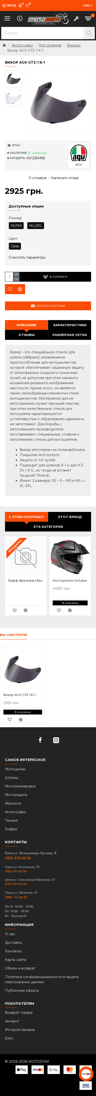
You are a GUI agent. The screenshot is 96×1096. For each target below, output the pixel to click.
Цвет (13, 238)
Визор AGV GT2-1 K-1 (19, 695)
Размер (15, 218)
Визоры (73, 45)
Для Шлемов (49, 45)
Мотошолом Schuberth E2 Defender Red (71, 580)
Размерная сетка (69, 335)
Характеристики (69, 325)
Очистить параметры (27, 257)
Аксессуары (22, 45)
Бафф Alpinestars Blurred (26, 580)
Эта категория (48, 527)
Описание (26, 325)
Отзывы (26, 335)
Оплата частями (50, 306)
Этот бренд (70, 517)
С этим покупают (26, 517)
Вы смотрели (13, 635)
